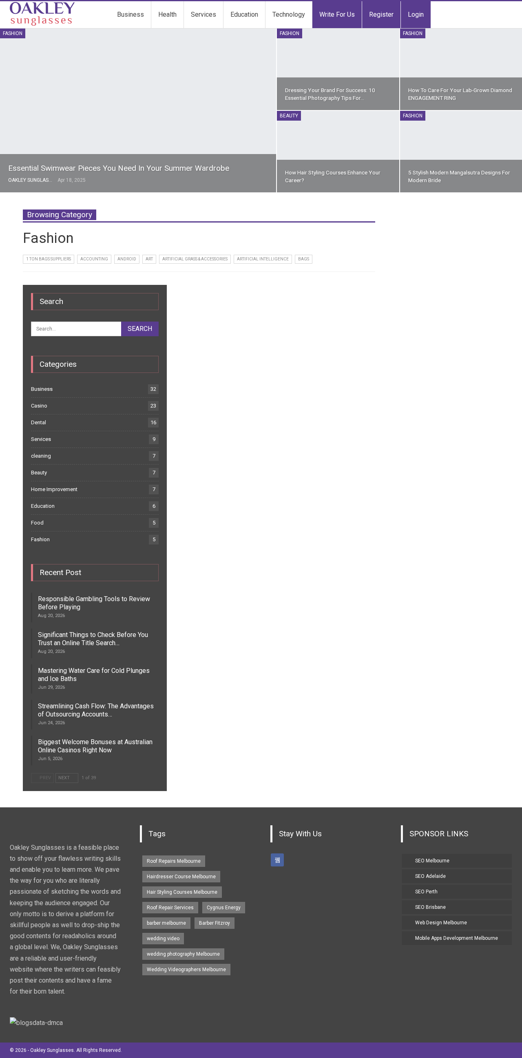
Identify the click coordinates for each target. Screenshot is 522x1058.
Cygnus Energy (224, 907)
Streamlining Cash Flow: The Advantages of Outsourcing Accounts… (96, 710)
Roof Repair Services (170, 907)
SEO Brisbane (430, 907)
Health (167, 14)
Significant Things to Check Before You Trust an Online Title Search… (93, 639)
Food (37, 523)
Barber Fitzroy (214, 923)
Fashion (12, 33)
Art (149, 259)
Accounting (94, 259)
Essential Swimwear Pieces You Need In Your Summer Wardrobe (118, 168)
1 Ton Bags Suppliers (48, 259)
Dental (38, 422)
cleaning (41, 456)
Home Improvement (54, 489)
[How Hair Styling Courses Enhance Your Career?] (338, 151)
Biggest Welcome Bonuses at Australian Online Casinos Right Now (95, 746)
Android (126, 259)
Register (381, 14)
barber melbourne (166, 923)
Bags (303, 259)
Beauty (289, 116)
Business (130, 14)
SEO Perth (426, 892)
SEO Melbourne (432, 861)
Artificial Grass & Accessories (195, 259)
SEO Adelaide (430, 876)
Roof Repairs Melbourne (174, 861)
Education (244, 14)
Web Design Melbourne (441, 923)
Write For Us (337, 14)
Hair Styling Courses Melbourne (182, 892)
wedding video (163, 938)
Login (416, 14)
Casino (39, 406)
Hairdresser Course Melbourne (181, 876)
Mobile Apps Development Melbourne (456, 938)
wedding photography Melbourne (183, 954)
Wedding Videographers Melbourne (186, 969)
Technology (288, 14)
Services (203, 14)
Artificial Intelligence (263, 259)
